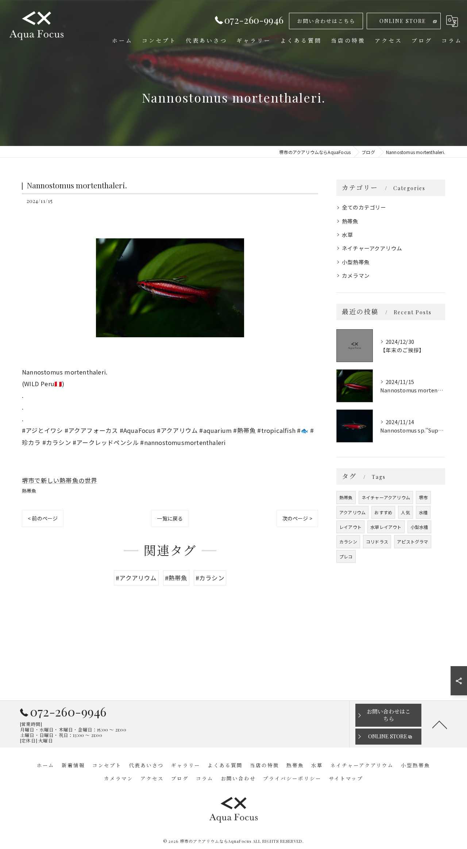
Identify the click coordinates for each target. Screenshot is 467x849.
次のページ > (297, 518)
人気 (405, 512)
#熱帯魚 (176, 577)
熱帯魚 (29, 490)
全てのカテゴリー (364, 207)
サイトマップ (346, 778)
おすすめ (383, 512)
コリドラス (377, 541)
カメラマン (356, 275)
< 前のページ (43, 518)
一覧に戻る (170, 518)
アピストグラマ (412, 541)
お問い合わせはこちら (326, 21)
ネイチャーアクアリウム (372, 248)
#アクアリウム (136, 577)
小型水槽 (419, 527)
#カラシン (210, 577)
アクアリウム (352, 512)
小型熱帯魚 (356, 262)
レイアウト (350, 527)
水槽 (423, 512)
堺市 (423, 497)
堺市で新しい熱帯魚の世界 (59, 480)
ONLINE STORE (402, 21)
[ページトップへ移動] (439, 724)
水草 (347, 234)
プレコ (346, 556)
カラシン (348, 541)
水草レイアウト (385, 527)
